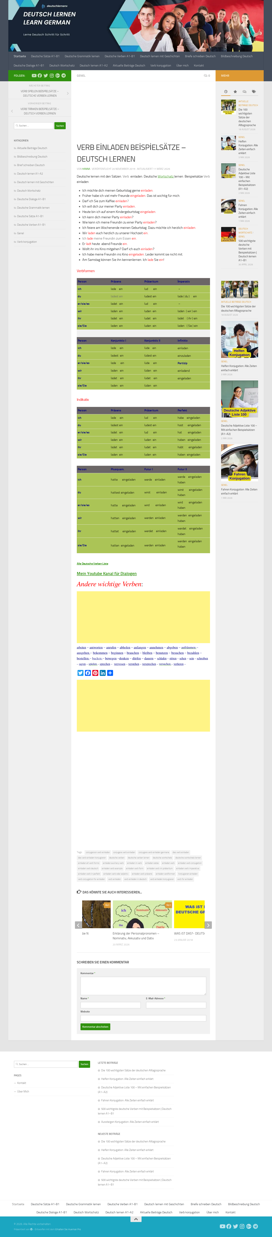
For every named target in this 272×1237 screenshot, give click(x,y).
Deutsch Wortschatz (62, 65)
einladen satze (152, 863)
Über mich (182, 65)
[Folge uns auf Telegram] (63, 75)
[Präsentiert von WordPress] (31, 1229)
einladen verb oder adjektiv (115, 873)
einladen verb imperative (187, 868)
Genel (81, 75)
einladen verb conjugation (190, 863)
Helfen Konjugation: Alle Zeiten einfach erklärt (127, 1079)
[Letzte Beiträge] (225, 92)
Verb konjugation (160, 65)
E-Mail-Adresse (155, 998)
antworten (96, 647)
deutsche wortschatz (162, 857)
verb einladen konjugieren (162, 879)
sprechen (105, 664)
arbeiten (81, 647)
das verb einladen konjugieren (92, 857)
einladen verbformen (165, 873)
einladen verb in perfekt (89, 873)
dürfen (136, 658)
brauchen (133, 652)
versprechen (149, 664)
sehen (182, 658)
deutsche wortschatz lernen (188, 857)
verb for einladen (185, 879)
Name (84, 998)
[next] (208, 925)
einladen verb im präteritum (160, 868)
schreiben (202, 658)
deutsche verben (116, 857)
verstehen (133, 664)
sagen (82, 664)
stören (173, 658)
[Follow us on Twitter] (45, 75)
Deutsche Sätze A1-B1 (45, 56)
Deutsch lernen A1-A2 (94, 65)
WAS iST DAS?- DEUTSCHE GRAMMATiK (200, 933)
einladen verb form (134, 868)
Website (85, 1011)
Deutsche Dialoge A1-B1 (29, 65)
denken (124, 658)
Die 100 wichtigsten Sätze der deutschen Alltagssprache (247, 117)
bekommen (100, 652)
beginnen (117, 652)
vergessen (119, 664)
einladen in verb (134, 863)
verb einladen (114, 879)
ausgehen (83, 652)
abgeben (172, 647)
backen (97, 658)
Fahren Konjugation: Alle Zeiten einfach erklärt (127, 1100)
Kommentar (87, 973)
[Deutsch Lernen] (34, 75)
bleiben (147, 652)
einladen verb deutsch (88, 868)
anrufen (111, 647)
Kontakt (199, 65)
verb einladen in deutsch (135, 879)
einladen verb (168, 863)
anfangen (140, 647)
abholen (125, 647)
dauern (148, 658)
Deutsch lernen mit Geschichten (160, 56)
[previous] (78, 925)
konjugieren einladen (187, 873)
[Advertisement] (143, 114)
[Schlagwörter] (253, 92)
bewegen (111, 658)
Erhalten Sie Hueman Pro (68, 1229)
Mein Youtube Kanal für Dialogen (107, 573)
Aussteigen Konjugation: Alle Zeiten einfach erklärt (130, 1122)
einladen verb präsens (142, 873)
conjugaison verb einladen (98, 852)
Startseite (20, 56)
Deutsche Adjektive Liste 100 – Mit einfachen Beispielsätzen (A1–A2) (239, 430)
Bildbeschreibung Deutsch (237, 56)
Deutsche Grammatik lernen (82, 56)
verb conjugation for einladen (91, 879)
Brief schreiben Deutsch (31, 165)
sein (191, 658)
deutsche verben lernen (138, 857)
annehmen (156, 647)
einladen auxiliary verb (113, 863)
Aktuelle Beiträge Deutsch (129, 65)
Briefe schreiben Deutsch (200, 56)
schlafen (162, 658)
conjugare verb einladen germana (154, 852)
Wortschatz (166, 176)
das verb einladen (181, 852)
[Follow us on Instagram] (51, 75)
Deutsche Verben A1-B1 (120, 56)
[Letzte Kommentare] (244, 92)
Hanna (86, 168)
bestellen (83, 658)
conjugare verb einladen (124, 852)
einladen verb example (112, 868)
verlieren (179, 664)
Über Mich (23, 1091)
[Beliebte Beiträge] (235, 92)
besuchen (177, 652)
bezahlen (193, 652)
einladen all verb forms (88, 863)
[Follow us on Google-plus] (57, 75)
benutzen (162, 652)
